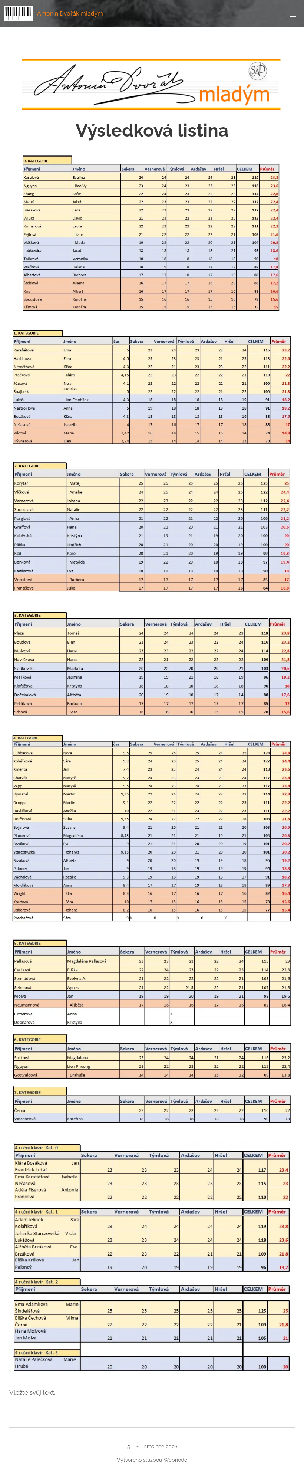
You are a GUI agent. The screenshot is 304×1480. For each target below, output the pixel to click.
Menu (292, 13)
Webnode (175, 1460)
